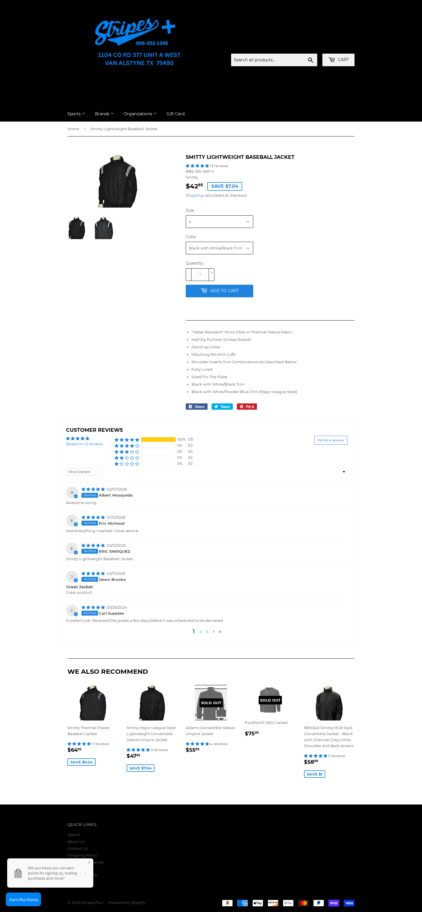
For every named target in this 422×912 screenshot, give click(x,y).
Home (73, 128)
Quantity (195, 263)
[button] (198, 165)
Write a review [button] (331, 440)
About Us (75, 841)
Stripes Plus (92, 902)
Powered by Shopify (126, 902)
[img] (94, 489)
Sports (74, 113)
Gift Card (176, 113)
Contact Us (77, 848)
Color (191, 236)
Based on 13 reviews (84, 444)
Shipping (194, 195)
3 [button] (207, 631)
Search (73, 834)
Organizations (138, 113)
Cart (343, 59)
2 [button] (201, 631)
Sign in (309, 47)
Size (190, 210)
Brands (103, 113)
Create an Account (339, 47)
